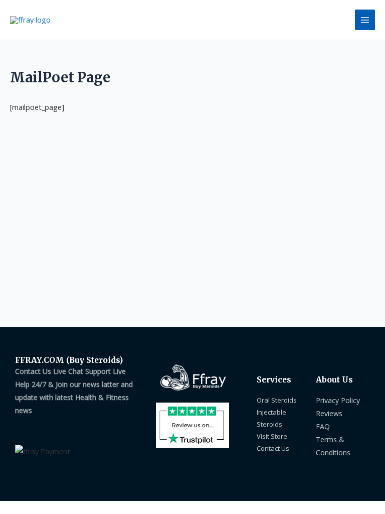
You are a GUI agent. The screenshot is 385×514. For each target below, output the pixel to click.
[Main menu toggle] (365, 20)
